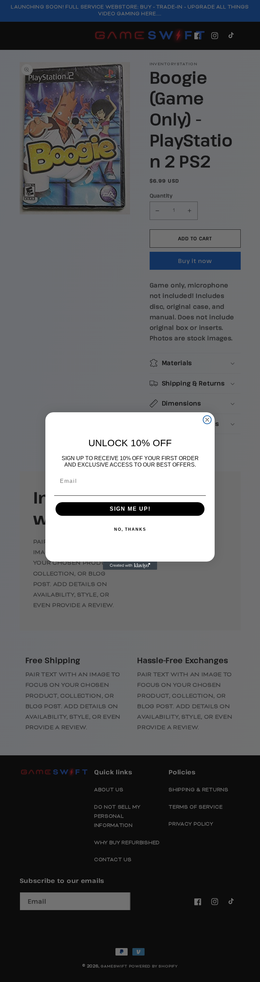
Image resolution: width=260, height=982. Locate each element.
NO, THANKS (130, 529)
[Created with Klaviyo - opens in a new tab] (130, 566)
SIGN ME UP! (130, 509)
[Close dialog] (207, 420)
